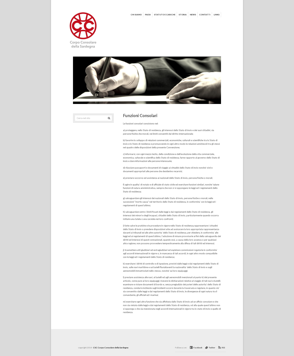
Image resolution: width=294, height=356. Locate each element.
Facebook (197, 347)
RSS (223, 347)
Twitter (212, 347)
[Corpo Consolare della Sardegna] (84, 49)
